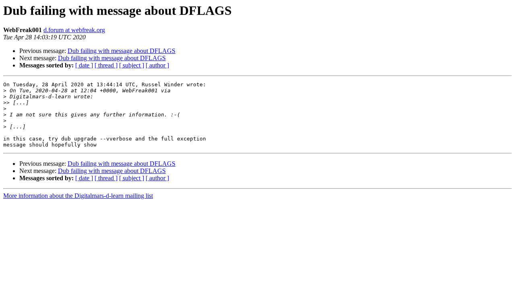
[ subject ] (131, 65)
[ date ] (84, 65)
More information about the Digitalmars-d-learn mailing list (78, 195)
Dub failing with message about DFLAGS (121, 50)
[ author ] (157, 65)
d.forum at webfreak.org (74, 29)
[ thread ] (106, 65)
